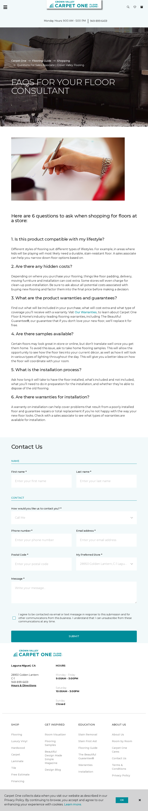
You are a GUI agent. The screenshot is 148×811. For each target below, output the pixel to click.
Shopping (63, 60)
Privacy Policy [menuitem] (121, 775)
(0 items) (141, 7)
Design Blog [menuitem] (53, 769)
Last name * (83, 472)
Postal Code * (19, 554)
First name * (19, 472)
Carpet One (18, 60)
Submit (74, 636)
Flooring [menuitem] (16, 734)
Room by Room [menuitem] (122, 741)
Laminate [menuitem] (17, 761)
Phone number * (21, 530)
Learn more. (73, 804)
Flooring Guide (41, 60)
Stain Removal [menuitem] (87, 734)
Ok (122, 800)
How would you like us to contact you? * (36, 508)
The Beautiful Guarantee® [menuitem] (87, 756)
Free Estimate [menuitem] (20, 774)
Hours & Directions (23, 685)
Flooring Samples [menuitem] (50, 743)
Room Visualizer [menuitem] (55, 734)
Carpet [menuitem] (15, 754)
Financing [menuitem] (17, 781)
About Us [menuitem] (118, 734)
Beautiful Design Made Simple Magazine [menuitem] (53, 757)
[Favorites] (134, 7)
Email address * (85, 530)
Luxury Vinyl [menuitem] (19, 741)
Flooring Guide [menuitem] (87, 748)
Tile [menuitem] (13, 768)
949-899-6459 (98, 21)
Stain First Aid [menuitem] (87, 741)
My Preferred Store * (89, 554)
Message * (17, 578)
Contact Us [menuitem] (119, 758)
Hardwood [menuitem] (18, 748)
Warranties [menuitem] (85, 765)
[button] (128, 7)
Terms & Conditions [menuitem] (119, 766)
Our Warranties (86, 312)
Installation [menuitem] (85, 771)
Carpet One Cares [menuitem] (119, 749)
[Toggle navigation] (5, 7)
